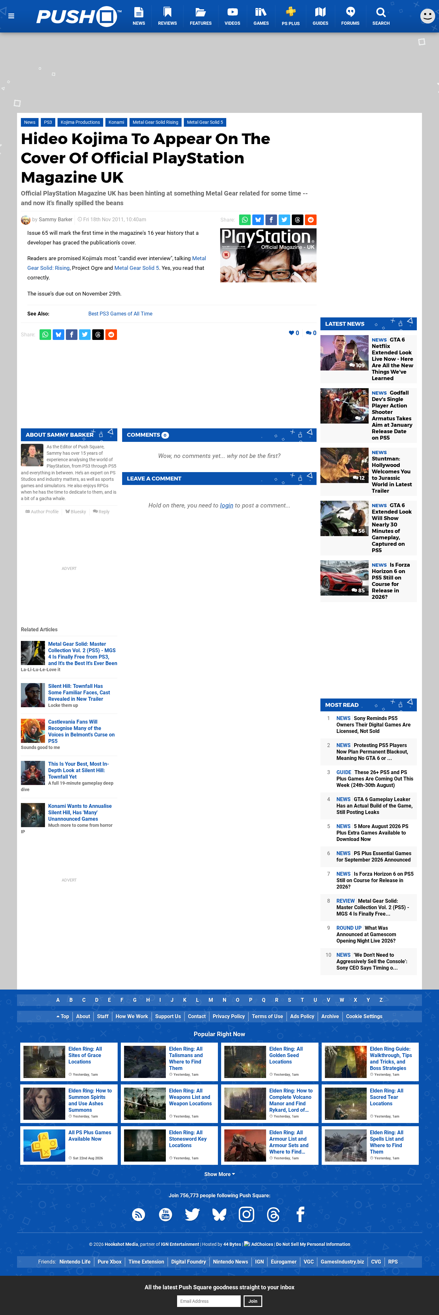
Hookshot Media (121, 1244)
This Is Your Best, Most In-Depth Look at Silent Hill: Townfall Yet (78, 770)
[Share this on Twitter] (284, 220)
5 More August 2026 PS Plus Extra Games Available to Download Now (372, 832)
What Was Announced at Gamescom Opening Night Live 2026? (366, 934)
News (29, 122)
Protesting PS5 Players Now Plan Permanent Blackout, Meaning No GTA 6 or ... (372, 751)
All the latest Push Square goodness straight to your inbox (219, 1287)
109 (360, 365)
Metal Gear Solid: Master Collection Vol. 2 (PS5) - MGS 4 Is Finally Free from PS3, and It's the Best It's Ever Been (82, 653)
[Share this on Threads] (297, 220)
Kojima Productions (80, 122)
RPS (393, 1262)
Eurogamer (284, 1262)
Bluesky (78, 512)
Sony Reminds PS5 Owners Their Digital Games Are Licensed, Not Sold (373, 724)
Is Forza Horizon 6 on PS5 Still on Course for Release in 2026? (375, 880)
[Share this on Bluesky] (258, 220)
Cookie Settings (364, 1016)
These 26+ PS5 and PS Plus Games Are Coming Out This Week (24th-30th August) (374, 778)
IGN (259, 1262)
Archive (330, 1016)
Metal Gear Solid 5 (205, 122)
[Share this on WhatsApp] (245, 220)
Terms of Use (267, 1016)
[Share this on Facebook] (271, 220)
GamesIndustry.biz (342, 1262)
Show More (218, 1174)
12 (361, 478)
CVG (376, 1262)
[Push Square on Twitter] (192, 1216)
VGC (309, 1262)
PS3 (48, 122)
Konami (116, 122)
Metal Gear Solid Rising (155, 122)
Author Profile (44, 512)
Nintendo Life (75, 1262)
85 (361, 591)
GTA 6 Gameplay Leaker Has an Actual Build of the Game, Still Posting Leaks (374, 805)
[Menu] (11, 16)
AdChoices (261, 1244)
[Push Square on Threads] (273, 1216)
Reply (104, 512)
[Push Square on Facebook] (300, 1216)
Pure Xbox (109, 1262)
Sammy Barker (55, 219)
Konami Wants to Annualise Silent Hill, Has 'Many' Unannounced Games (80, 812)
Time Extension (146, 1262)
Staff (103, 1016)
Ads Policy (302, 1016)
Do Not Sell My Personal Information (313, 1244)
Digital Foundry (188, 1262)
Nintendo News (230, 1262)
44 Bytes (232, 1244)
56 (361, 531)
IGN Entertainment (180, 1244)
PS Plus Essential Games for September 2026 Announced (373, 856)
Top (64, 1016)
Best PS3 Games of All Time (120, 314)
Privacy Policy (229, 1016)
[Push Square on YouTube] (165, 1216)
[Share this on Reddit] (311, 220)
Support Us (168, 1016)
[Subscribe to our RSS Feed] (138, 1216)
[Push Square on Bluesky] (219, 1216)
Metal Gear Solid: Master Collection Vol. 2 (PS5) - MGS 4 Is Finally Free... (372, 907)
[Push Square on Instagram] (246, 1216)
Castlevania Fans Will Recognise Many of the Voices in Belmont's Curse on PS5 (81, 731)
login (226, 505)
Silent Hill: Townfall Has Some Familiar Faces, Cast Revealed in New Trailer (79, 692)
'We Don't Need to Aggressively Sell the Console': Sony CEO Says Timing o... (372, 961)
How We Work (132, 1016)
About (83, 1016)
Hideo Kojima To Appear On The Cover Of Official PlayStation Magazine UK (145, 158)
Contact (197, 1016)
